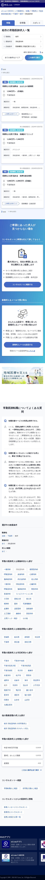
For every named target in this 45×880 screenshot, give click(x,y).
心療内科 (33, 574)
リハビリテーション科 (24, 594)
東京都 (16, 642)
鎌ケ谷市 (29, 690)
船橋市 (30, 670)
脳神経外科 (22, 589)
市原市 (15, 685)
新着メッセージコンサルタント (15, 807)
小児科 (6, 599)
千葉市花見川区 (10, 665)
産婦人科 (17, 599)
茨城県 (6, 637)
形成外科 (7, 594)
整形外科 (34, 589)
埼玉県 (37, 637)
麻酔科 (18, 613)
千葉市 (6, 661)
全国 (3, 536)
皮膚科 (6, 608)
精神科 (6, 603)
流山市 (25, 685)
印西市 (6, 700)
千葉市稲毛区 (26, 665)
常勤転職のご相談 (10, 788)
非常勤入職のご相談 (30, 788)
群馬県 (27, 637)
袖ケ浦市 (28, 695)
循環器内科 (34, 569)
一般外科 (7, 584)
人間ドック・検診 (10, 618)
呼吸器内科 (8, 574)
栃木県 (16, 637)
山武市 (27, 700)
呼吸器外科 (8, 589)
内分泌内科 (22, 579)
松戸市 (18, 675)
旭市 (26, 680)
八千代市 (36, 685)
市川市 (20, 670)
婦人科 (28, 599)
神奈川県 (28, 642)
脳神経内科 (8, 579)
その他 (25, 618)
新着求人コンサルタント (13, 812)
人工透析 (7, 613)
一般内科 (7, 569)
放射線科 (29, 608)
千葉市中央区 (19, 661)
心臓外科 (33, 584)
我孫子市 (7, 690)
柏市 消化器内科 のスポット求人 (16, 728)
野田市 (28, 675)
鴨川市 (18, 690)
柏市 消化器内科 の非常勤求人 (15, 723)
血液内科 (21, 574)
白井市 (16, 700)
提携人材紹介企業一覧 (12, 817)
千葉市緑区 (8, 670)
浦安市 (16, 695)
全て (3, 543)
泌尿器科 (17, 608)
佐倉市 (16, 680)
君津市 (6, 695)
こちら (30, 351)
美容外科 (29, 613)
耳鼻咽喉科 (27, 603)
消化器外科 (20, 584)
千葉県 (10, 536)
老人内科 (34, 579)
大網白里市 (8, 705)
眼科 (16, 603)
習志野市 (36, 680)
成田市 (6, 680)
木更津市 (7, 675)
